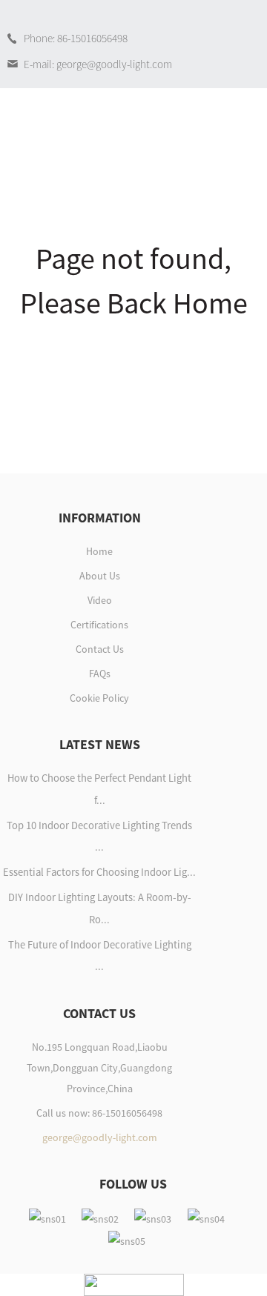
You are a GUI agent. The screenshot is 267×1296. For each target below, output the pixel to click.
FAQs (100, 673)
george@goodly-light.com (99, 1137)
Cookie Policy (99, 698)
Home (99, 551)
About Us (99, 575)
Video (100, 600)
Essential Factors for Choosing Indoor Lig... (99, 872)
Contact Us (100, 649)
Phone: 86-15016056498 (76, 38)
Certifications (99, 624)
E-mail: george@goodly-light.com (98, 64)
